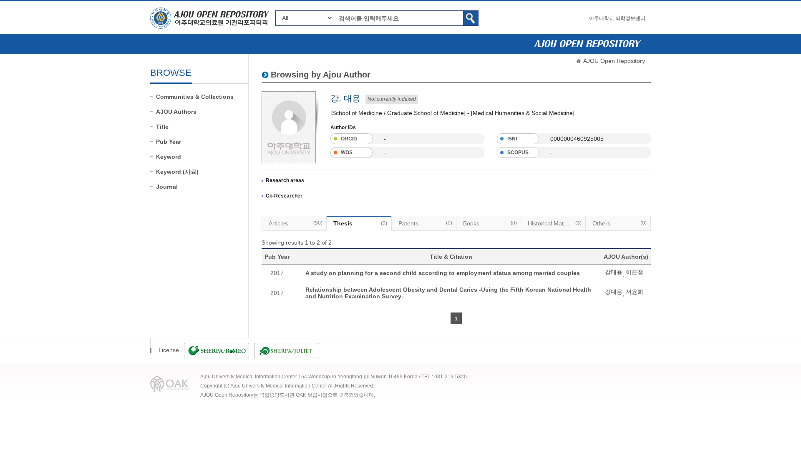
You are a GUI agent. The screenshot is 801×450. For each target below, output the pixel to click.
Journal (167, 186)
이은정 (634, 272)
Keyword (168, 156)
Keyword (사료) (177, 171)
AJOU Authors (176, 111)
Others (619, 223)
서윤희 (634, 291)
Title (162, 126)
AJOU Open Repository (614, 61)
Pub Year (168, 141)
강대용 (613, 272)
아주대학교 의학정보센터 (617, 18)
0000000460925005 (577, 138)
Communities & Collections (195, 96)
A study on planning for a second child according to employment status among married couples (442, 273)
